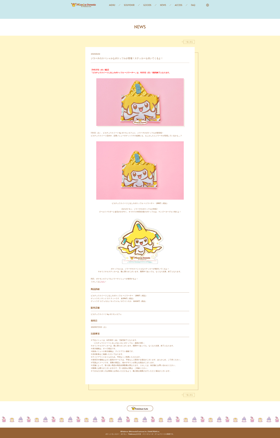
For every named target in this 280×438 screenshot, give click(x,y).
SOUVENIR (129, 5)
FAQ (193, 5)
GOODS (147, 5)
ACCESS (178, 5)
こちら (102, 281)
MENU (112, 5)
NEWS (163, 5)
